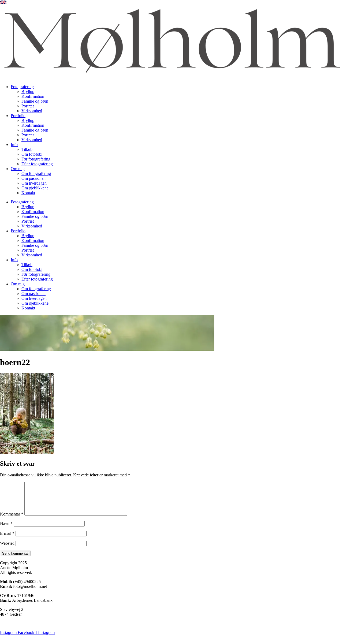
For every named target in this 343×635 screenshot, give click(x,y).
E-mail (7, 533)
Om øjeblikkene (35, 188)
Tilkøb (26, 149)
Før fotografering (35, 159)
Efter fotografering (37, 164)
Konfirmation (32, 96)
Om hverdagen (34, 183)
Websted (7, 543)
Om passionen (33, 178)
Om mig (18, 168)
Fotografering (22, 86)
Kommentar (11, 514)
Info (14, 144)
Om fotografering (36, 173)
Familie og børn (34, 101)
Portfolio (18, 115)
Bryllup (27, 91)
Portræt (27, 106)
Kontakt (28, 192)
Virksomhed (31, 111)
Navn (6, 523)
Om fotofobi (31, 154)
